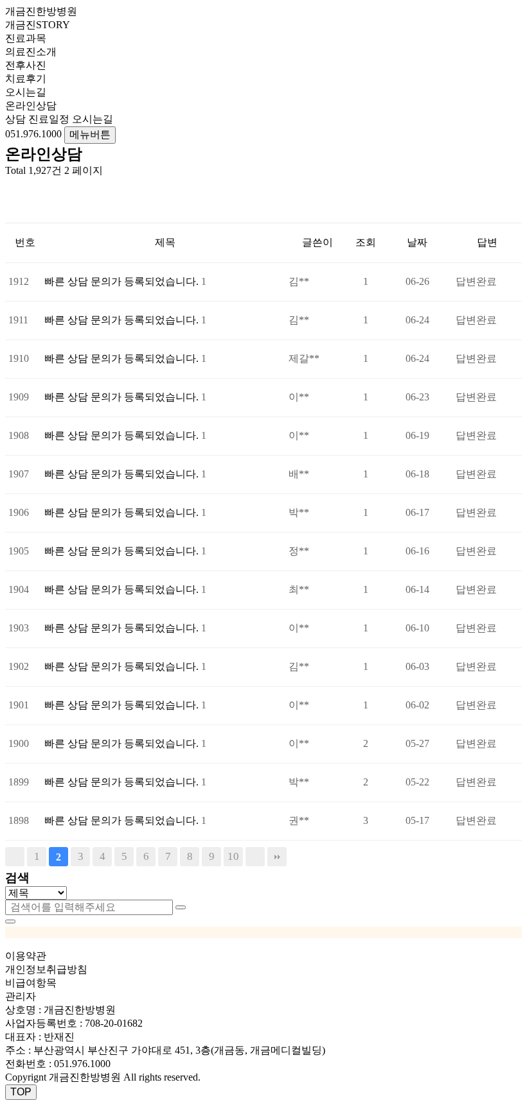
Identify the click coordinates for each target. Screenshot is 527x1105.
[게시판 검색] (11, 189)
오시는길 (25, 92)
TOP (20, 1091)
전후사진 (25, 65)
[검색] (180, 907)
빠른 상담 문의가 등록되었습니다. (122, 281)
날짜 (417, 242)
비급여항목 (31, 982)
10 (233, 856)
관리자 (20, 996)
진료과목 (25, 38)
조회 (365, 242)
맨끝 (277, 856)
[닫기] (10, 921)
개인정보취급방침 (46, 969)
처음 (14, 856)
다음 (255, 856)
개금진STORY (37, 24)
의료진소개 (31, 51)
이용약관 (25, 955)
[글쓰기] (11, 211)
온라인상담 (31, 105)
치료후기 (25, 78)
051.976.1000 (82, 1063)
